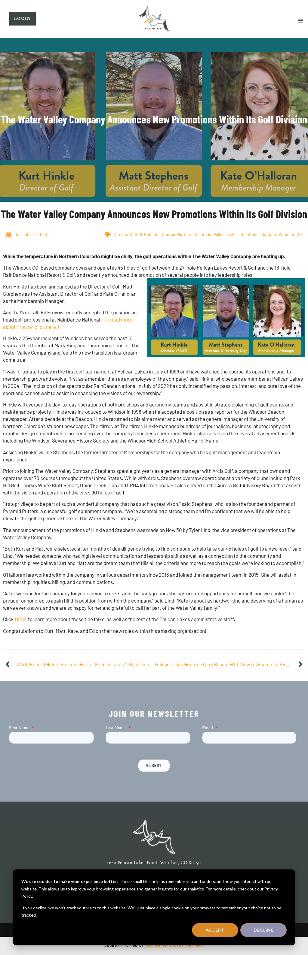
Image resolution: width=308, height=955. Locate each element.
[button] (300, 20)
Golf (147, 234)
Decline (263, 929)
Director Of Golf (128, 234)
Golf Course (164, 234)
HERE (21, 619)
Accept (215, 929)
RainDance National (259, 234)
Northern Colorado (194, 234)
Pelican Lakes (226, 234)
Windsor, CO (290, 234)
